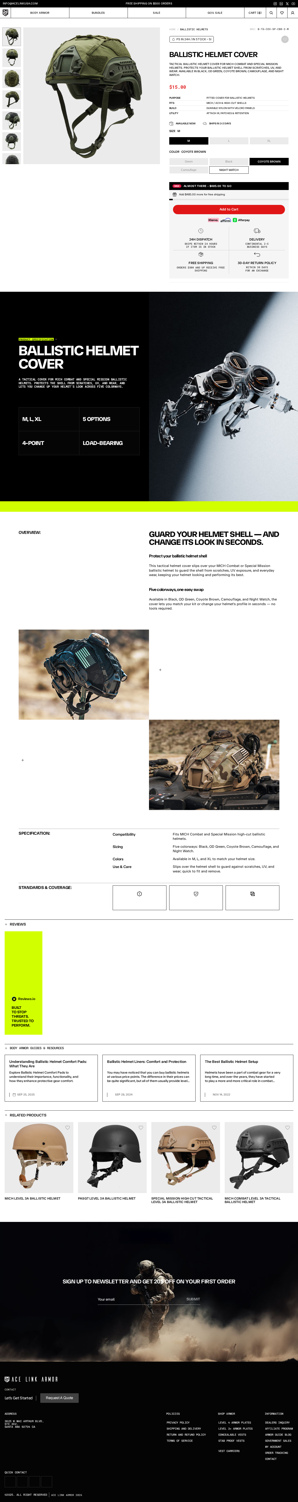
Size (172, 130)
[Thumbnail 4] (11, 99)
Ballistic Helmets (194, 29)
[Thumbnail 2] (11, 57)
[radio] (189, 141)
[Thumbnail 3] (11, 78)
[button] (229, 209)
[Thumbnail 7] (11, 162)
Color (174, 151)
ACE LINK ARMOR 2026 (66, 1495)
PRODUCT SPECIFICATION (36, 339)
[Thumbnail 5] (11, 120)
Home (172, 29)
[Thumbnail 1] (11, 36)
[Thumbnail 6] (11, 141)
